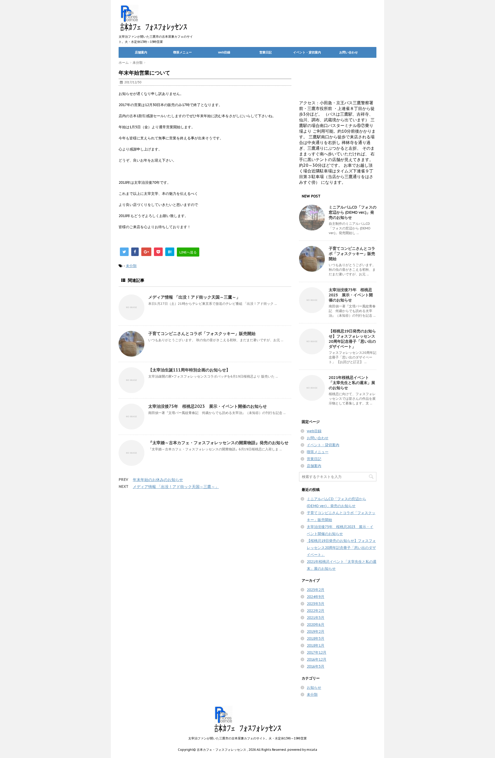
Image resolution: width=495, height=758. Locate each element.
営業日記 (265, 52)
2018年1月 (315, 645)
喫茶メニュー (182, 52)
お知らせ (314, 687)
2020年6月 (315, 624)
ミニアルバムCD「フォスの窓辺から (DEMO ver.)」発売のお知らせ (352, 212)
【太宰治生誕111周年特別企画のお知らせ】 (189, 369)
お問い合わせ (348, 52)
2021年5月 (315, 617)
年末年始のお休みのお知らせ (158, 479)
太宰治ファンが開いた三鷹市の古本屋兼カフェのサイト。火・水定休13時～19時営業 (247, 738)
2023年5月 (315, 603)
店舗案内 (141, 52)
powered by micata (302, 750)
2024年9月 (315, 596)
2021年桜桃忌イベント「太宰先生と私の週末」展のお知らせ (352, 382)
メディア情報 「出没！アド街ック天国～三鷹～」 (194, 297)
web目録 (224, 52)
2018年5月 (315, 638)
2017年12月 (316, 652)
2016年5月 (315, 666)
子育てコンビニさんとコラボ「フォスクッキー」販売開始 (201, 333)
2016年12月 (316, 659)
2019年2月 (315, 631)
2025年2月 (315, 589)
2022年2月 (315, 610)
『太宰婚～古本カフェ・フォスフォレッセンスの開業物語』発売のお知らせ (218, 442)
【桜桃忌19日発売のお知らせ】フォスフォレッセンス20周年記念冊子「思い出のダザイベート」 (352, 339)
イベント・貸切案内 (307, 52)
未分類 (131, 266)
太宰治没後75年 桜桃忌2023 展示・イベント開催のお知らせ (207, 406)
